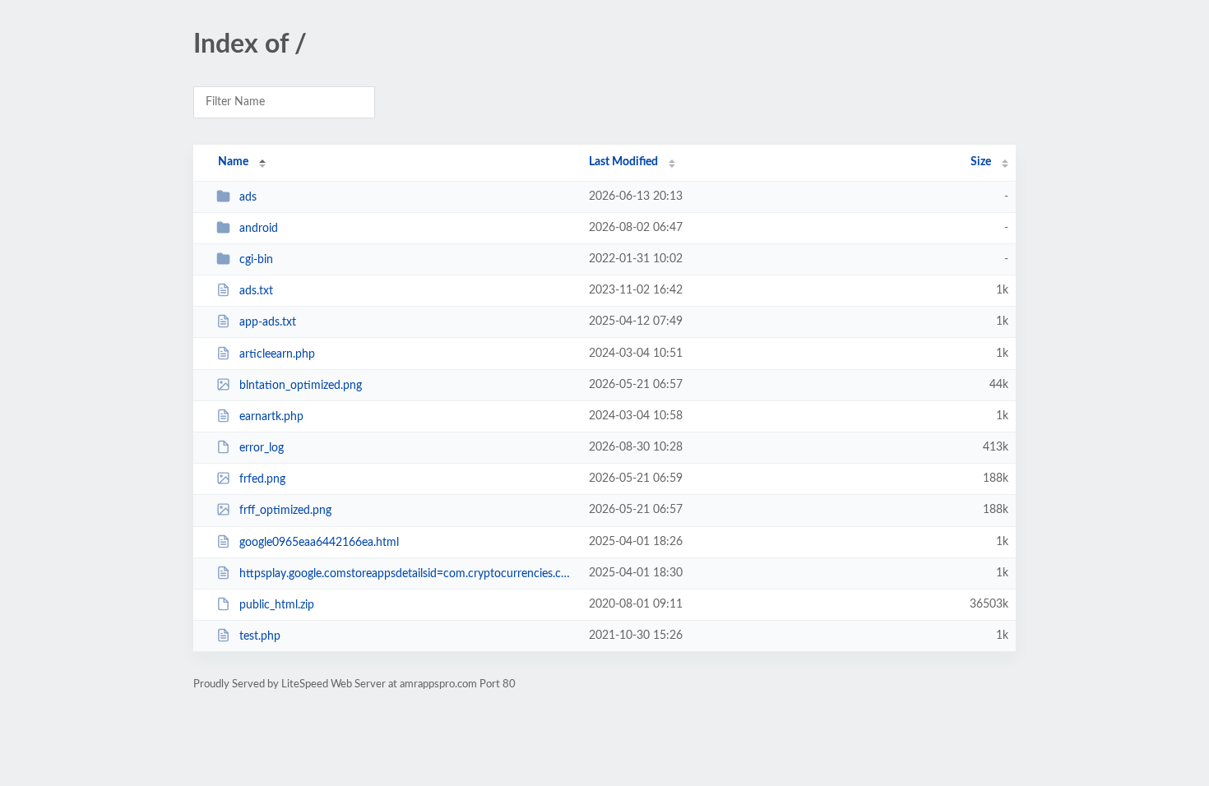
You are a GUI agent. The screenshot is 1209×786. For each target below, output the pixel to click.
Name (233, 162)
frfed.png (262, 479)
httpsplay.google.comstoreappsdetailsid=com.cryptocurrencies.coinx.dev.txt (406, 574)
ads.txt (256, 291)
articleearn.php (277, 354)
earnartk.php (271, 417)
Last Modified (623, 162)
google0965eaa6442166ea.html (319, 542)
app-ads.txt (267, 322)
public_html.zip (276, 605)
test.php (259, 636)
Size (980, 162)
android (258, 228)
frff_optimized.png (285, 510)
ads (248, 197)
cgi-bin (256, 260)
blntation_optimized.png (300, 385)
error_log (261, 448)
